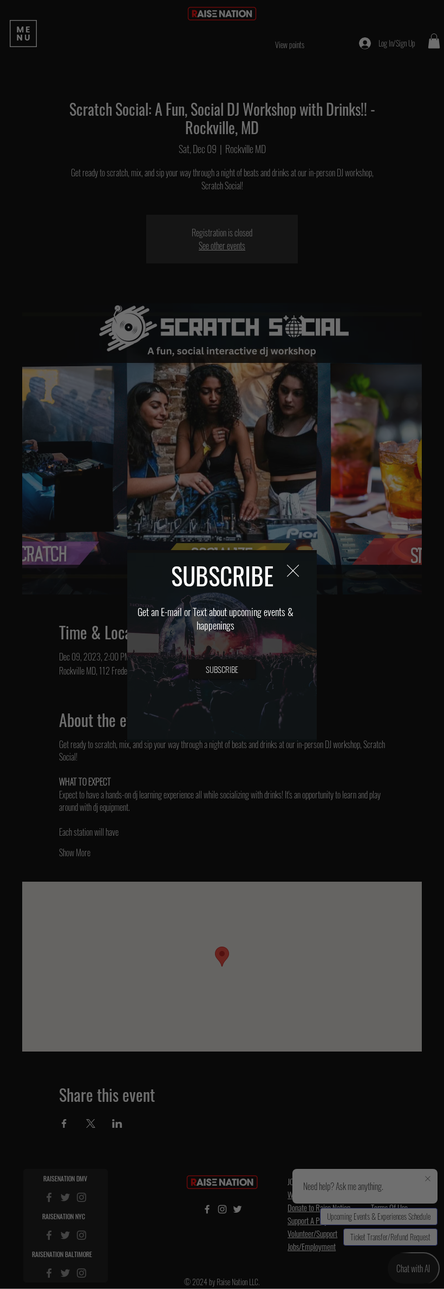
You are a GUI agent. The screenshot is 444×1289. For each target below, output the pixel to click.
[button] (293, 571)
